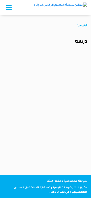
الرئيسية (82, 25)
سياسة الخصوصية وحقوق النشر (67, 181)
